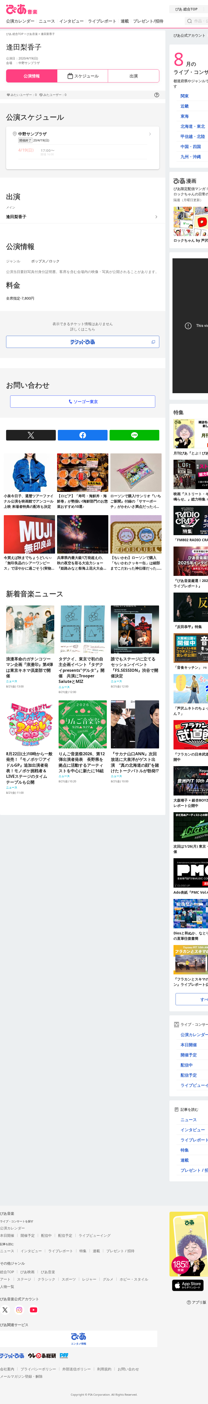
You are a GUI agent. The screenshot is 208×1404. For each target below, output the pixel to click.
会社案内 (7, 1369)
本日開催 (7, 1235)
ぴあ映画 (27, 1271)
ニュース (47, 21)
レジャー (89, 1279)
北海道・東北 (193, 126)
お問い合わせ (128, 1369)
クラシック (46, 1279)
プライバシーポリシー (38, 1369)
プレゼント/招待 (148, 21)
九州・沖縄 (191, 156)
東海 (185, 116)
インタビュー (71, 21)
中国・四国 (191, 146)
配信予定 (65, 1235)
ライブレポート (102, 21)
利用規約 (104, 1369)
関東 (185, 96)
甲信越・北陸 (193, 136)
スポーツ (69, 1279)
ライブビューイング (95, 1235)
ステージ (24, 1279)
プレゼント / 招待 (120, 1250)
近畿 (185, 106)
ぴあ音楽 (32, 34)
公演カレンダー (12, 1228)
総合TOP (7, 1271)
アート (5, 1279)
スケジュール (86, 76)
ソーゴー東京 (86, 401)
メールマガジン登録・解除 (21, 1376)
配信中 (46, 1235)
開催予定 (28, 1235)
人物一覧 (7, 1286)
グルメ (108, 1279)
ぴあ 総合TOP (186, 9)
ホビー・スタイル (134, 1279)
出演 (134, 76)
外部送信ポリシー (76, 1369)
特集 (82, 1250)
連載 (125, 21)
